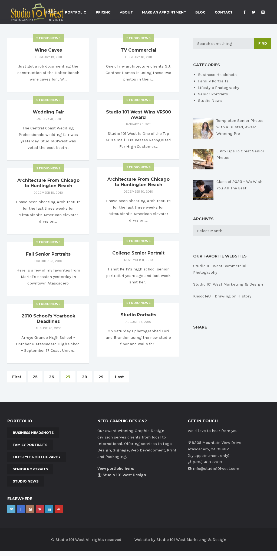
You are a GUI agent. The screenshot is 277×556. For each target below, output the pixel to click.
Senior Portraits (213, 94)
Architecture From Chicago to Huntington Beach (138, 182)
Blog (200, 12)
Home (50, 12)
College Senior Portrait (138, 253)
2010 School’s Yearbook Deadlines (48, 318)
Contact (224, 12)
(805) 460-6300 (207, 462)
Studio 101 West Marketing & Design (228, 284)
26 (51, 376)
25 (35, 376)
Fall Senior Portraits (48, 254)
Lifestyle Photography (218, 87)
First (16, 376)
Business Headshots (217, 74)
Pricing (103, 12)
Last (119, 376)
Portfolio (76, 12)
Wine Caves (48, 50)
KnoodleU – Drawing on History (222, 296)
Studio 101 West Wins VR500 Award (138, 114)
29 (101, 376)
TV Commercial (138, 50)
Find (262, 43)
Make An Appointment (164, 12)
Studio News (48, 38)
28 (84, 376)
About (126, 12)
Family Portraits (213, 81)
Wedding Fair (48, 112)
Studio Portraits (138, 314)
